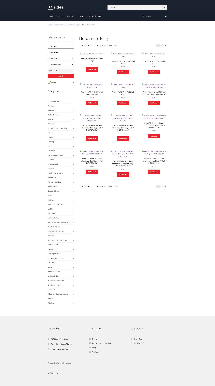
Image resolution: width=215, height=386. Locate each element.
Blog (81, 16)
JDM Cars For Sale (94, 16)
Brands (70, 16)
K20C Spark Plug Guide (59, 339)
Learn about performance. (102, 343)
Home (50, 16)
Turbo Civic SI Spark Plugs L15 (62, 344)
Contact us (96, 352)
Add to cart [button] (92, 69)
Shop (58, 16)
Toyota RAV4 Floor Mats (60, 349)
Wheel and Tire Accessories (69, 25)
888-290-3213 (139, 343)
